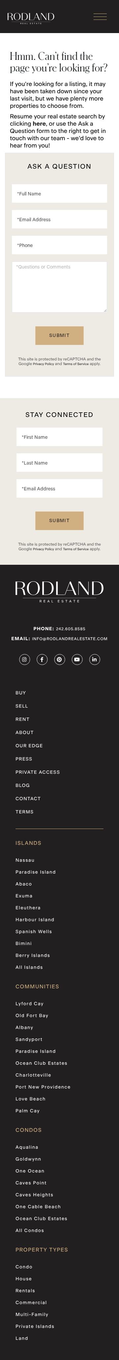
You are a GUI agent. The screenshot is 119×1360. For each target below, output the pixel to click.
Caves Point (31, 1183)
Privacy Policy (43, 364)
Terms (25, 812)
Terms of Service (76, 364)
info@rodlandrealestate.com (70, 639)
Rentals (25, 1291)
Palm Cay (28, 1111)
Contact (28, 799)
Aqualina (27, 1147)
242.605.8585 (70, 629)
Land (22, 1338)
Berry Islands (33, 955)
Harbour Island (35, 920)
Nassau (25, 860)
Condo (24, 1267)
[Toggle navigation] (100, 17)
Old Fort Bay (32, 1015)
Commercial (31, 1302)
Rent (23, 719)
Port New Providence (43, 1087)
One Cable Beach (38, 1207)
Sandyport (29, 1039)
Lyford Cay (30, 1004)
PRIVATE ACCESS (38, 772)
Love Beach (31, 1099)
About (25, 732)
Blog (23, 785)
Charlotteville (33, 1075)
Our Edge (29, 746)
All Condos (30, 1230)
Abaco (24, 884)
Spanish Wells (34, 931)
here (39, 124)
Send (59, 335)
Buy (21, 693)
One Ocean (30, 1171)
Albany (24, 1027)
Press (24, 759)
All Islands (29, 967)
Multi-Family (32, 1314)
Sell (22, 706)
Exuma (24, 896)
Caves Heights (35, 1195)
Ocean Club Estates (42, 1063)
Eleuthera (28, 908)
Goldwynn (28, 1159)
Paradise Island (36, 872)
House (24, 1279)
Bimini (24, 943)
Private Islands (35, 1326)
